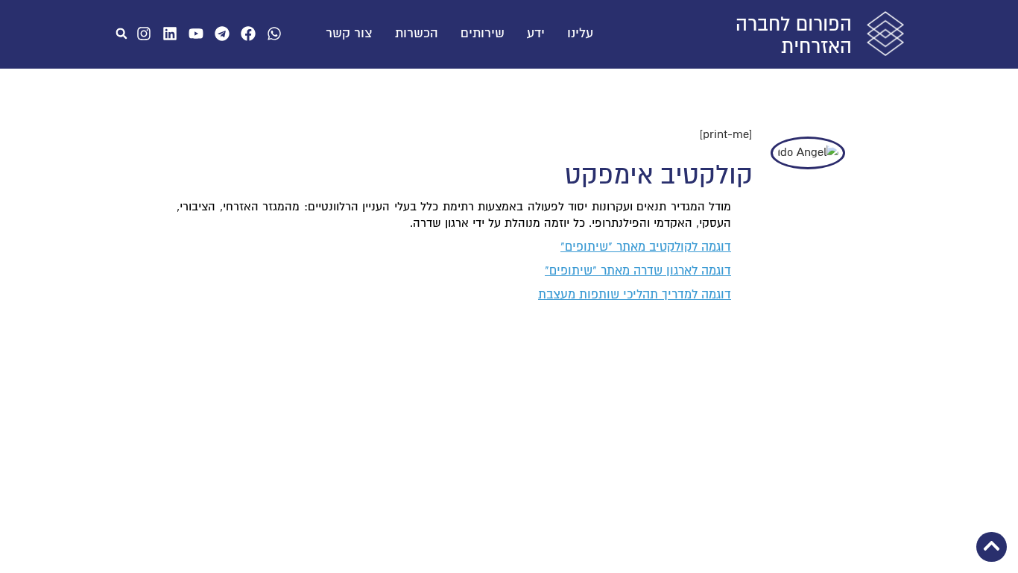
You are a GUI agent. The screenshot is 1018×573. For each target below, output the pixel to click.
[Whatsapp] (274, 33)
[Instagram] (143, 33)
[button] (121, 33)
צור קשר (349, 33)
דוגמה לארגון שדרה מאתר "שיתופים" (638, 270)
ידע (536, 33)
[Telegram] (222, 33)
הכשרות (416, 33)
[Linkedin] (169, 33)
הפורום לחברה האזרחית (794, 36)
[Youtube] (196, 33)
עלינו (580, 33)
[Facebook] (248, 33)
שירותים (483, 33)
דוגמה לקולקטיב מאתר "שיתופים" (645, 246)
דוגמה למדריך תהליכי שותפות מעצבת (634, 294)
